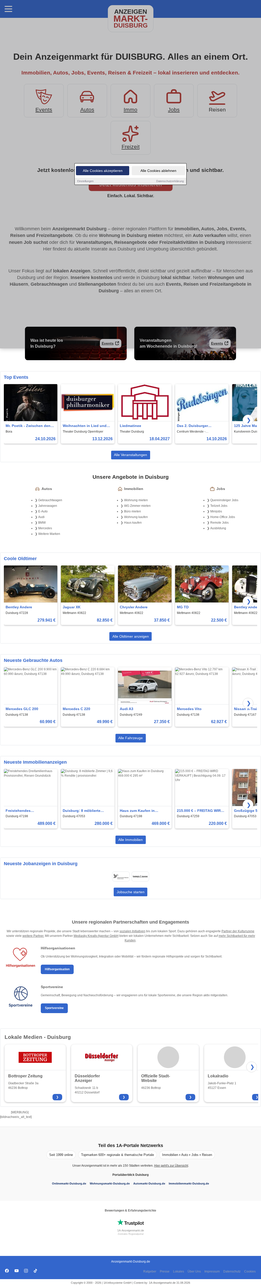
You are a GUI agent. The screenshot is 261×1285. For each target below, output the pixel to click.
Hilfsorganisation (57, 969)
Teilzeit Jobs (218, 506)
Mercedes (45, 528)
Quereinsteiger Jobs (224, 500)
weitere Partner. (33, 936)
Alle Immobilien (130, 840)
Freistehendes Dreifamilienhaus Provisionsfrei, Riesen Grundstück (25, 811)
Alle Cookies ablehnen (158, 171)
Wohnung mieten (136, 500)
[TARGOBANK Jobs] (140, 876)
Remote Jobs (219, 522)
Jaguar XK (72, 607)
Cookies (250, 1271)
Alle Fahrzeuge (130, 738)
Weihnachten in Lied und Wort (85, 426)
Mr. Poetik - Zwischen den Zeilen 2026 (28, 426)
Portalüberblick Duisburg (130, 1175)
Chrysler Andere (134, 607)
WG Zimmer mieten (137, 506)
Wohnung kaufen (136, 517)
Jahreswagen (47, 506)
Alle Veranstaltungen (130, 455)
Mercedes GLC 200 (22, 709)
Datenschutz (232, 1271)
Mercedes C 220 (76, 709)
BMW (42, 522)
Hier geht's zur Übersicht (171, 1165)
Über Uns (194, 1271)
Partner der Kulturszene (237, 931)
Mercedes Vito (189, 709)
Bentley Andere (19, 607)
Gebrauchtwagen (50, 500)
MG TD (183, 607)
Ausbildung (218, 528)
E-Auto (43, 511)
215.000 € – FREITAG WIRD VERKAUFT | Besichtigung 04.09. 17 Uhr (200, 811)
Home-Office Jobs (222, 517)
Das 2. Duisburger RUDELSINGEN (192, 426)
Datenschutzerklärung (170, 181)
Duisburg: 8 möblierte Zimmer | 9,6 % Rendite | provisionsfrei (83, 811)
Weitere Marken (49, 534)
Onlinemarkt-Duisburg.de (69, 1183)
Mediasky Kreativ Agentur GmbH (96, 936)
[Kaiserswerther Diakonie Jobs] (120, 876)
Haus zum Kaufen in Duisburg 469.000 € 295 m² (143, 811)
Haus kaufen (133, 522)
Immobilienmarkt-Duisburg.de (189, 1183)
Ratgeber (149, 1271)
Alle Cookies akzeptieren (103, 171)
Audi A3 (126, 709)
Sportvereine (54, 1008)
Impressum (212, 1271)
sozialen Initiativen (132, 931)
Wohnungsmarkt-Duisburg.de (110, 1183)
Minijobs (216, 511)
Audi (41, 517)
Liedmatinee (130, 426)
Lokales (178, 1271)
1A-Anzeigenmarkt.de (130, 1230)
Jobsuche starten (131, 892)
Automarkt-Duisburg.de (149, 1183)
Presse (164, 1271)
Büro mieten (132, 511)
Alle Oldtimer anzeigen (130, 636)
